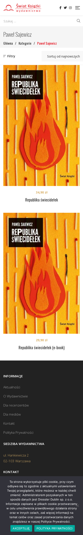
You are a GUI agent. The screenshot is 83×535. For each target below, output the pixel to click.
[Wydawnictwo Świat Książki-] (22, 7)
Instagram (70, 7)
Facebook (61, 7)
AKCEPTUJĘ (21, 528)
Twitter (65, 7)
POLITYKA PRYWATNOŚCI (55, 528)
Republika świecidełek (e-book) (42, 347)
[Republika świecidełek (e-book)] (41, 273)
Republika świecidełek (41, 200)
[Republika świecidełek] (41, 125)
